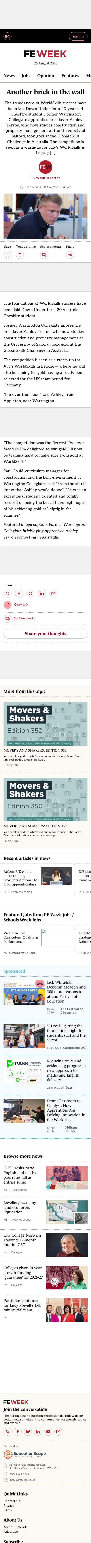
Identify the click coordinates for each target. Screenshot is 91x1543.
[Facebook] (18, 1432)
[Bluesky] (28, 1432)
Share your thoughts (45, 633)
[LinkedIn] (38, 1432)
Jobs (26, 75)
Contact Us (12, 1501)
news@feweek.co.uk (22, 1480)
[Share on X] (30, 593)
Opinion (45, 75)
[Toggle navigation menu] (7, 36)
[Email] (58, 1432)
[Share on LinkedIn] (42, 593)
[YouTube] (48, 1432)
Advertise (11, 1532)
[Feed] (7, 1432)
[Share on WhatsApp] (7, 593)
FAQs (8, 1510)
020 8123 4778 (19, 1473)
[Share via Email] (53, 593)
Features (70, 75)
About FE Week (15, 1527)
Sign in (78, 36)
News (9, 75)
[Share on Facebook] (19, 593)
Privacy (9, 1505)
